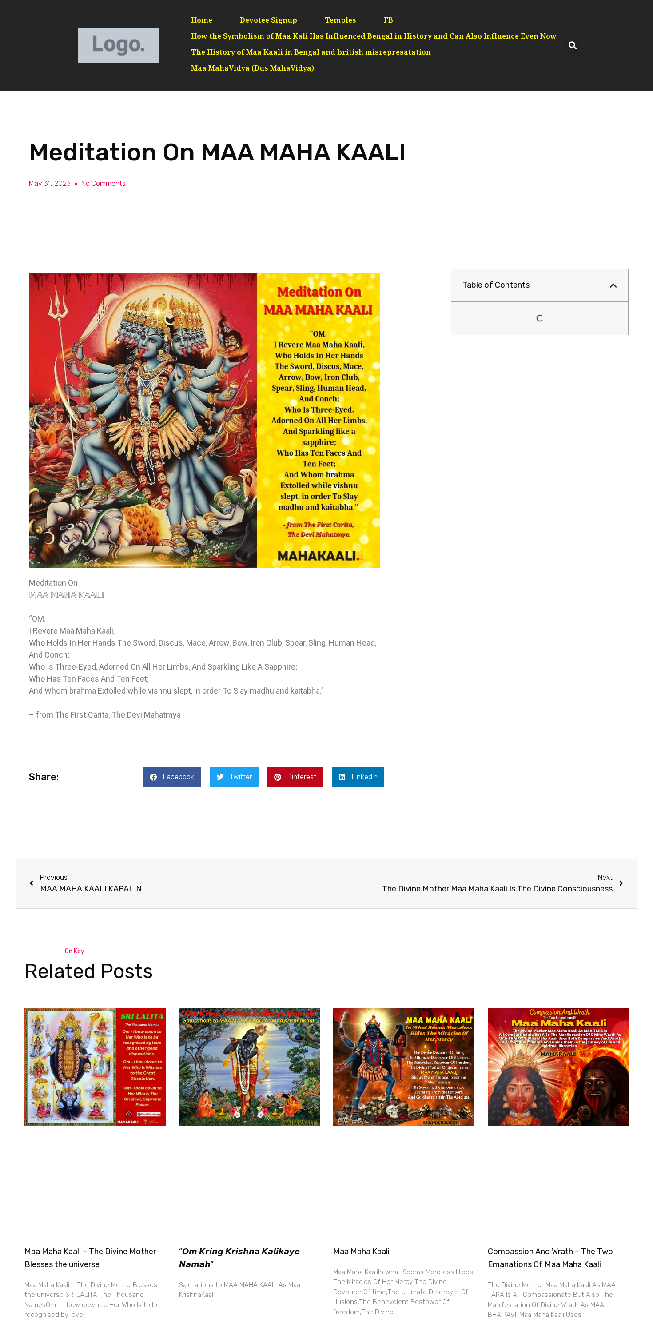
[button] (572, 45)
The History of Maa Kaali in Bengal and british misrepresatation (311, 53)
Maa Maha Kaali (361, 1251)
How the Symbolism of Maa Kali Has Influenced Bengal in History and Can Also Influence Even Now (374, 37)
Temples (340, 21)
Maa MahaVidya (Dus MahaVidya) (252, 69)
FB (388, 21)
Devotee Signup (268, 21)
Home (201, 21)
